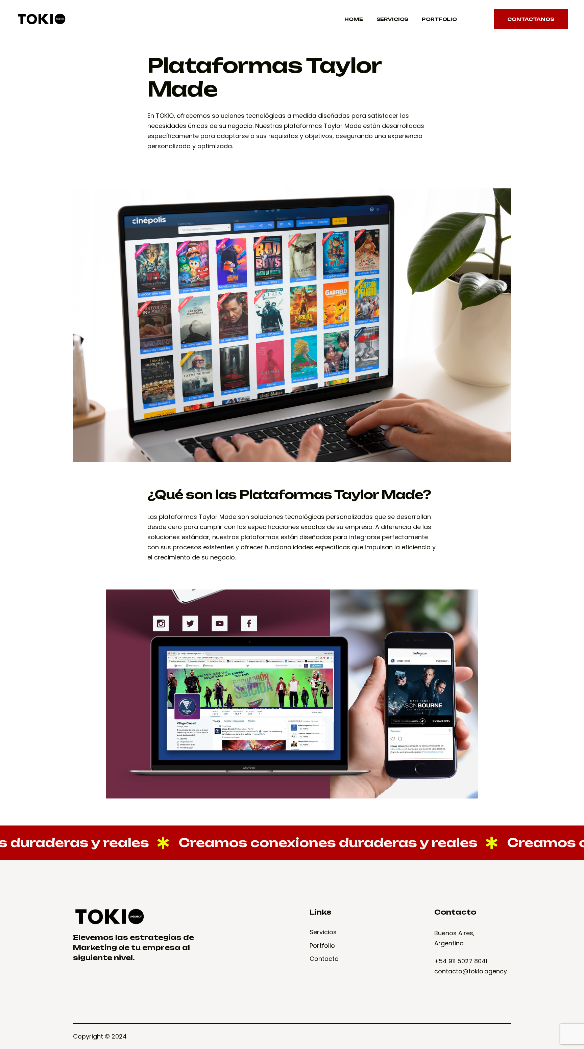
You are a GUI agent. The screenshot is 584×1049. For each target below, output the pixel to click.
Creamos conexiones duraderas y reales (287, 842)
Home (353, 19)
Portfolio (439, 19)
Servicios (392, 19)
